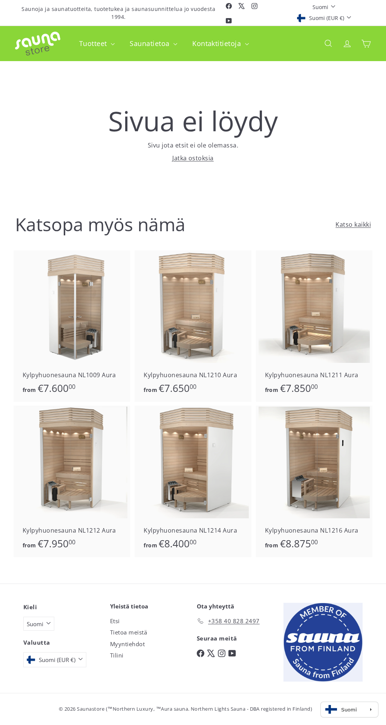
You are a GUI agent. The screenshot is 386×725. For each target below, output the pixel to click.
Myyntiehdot (127, 644)
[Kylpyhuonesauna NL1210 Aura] (193, 326)
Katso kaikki (353, 224)
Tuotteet (94, 43)
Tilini (117, 655)
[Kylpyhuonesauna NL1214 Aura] (193, 481)
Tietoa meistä (128, 632)
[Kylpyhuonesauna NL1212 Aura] (72, 481)
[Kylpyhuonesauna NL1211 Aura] (314, 326)
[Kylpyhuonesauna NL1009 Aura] (72, 326)
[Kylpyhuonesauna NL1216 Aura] (314, 481)
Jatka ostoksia (193, 158)
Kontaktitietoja (217, 43)
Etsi (115, 621)
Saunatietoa (151, 43)
